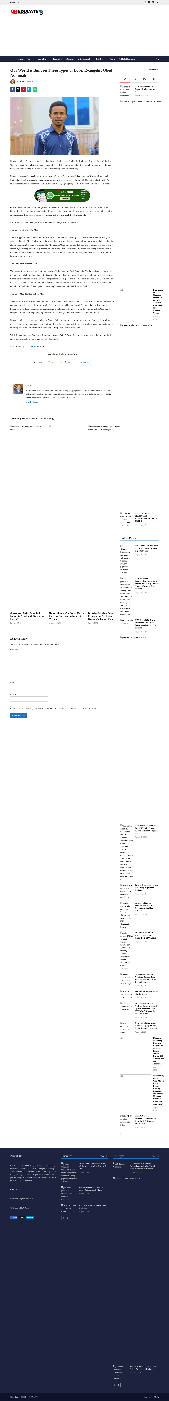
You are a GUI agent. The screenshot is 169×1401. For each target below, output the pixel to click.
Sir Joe (21, 82)
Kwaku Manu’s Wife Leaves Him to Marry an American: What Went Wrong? (66, 616)
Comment (16, 650)
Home (20, 59)
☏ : (12, 1208)
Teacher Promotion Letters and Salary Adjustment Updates (146, 887)
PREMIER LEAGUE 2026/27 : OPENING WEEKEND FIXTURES (145, 935)
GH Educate (30, 346)
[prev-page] (122, 1133)
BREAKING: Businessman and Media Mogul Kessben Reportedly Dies (146, 548)
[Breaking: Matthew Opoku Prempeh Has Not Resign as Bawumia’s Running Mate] (105, 430)
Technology (57, 59)
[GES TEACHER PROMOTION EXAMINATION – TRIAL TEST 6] (126, 525)
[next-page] (126, 1133)
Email (13, 694)
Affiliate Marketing (127, 59)
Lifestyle (102, 60)
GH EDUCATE (31, 1397)
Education (44, 60)
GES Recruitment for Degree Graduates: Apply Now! (145, 89)
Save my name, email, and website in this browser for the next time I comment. (53, 709)
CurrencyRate (153, 69)
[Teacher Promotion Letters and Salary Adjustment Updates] (126, 897)
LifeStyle (118, 1155)
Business (70, 59)
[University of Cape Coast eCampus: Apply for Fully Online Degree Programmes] (126, 1032)
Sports (112, 59)
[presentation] (125, 80)
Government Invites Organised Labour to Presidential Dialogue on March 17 (27, 616)
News (31, 60)
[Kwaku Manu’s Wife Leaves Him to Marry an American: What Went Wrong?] (66, 427)
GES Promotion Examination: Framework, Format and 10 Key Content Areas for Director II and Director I (147, 583)
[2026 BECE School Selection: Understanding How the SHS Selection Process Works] (126, 1125)
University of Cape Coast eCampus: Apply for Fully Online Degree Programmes (146, 1025)
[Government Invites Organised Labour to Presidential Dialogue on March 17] (27, 430)
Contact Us (14, 2)
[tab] (125, 80)
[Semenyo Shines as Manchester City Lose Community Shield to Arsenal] (126, 927)
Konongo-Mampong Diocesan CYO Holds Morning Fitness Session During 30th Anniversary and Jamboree (158, 1051)
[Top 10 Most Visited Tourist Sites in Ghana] (126, 998)
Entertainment (86, 60)
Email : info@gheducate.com (21, 1199)
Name (13, 683)
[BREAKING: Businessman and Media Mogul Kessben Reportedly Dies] (126, 573)
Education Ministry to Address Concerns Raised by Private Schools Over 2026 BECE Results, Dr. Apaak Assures (146, 1008)
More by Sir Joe (32, 402)
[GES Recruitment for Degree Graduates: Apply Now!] (126, 96)
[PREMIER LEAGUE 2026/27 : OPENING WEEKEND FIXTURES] (126, 968)
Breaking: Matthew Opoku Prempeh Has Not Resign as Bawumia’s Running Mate (101, 616)
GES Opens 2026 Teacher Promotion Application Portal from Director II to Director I (142, 1166)
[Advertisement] (84, 37)
